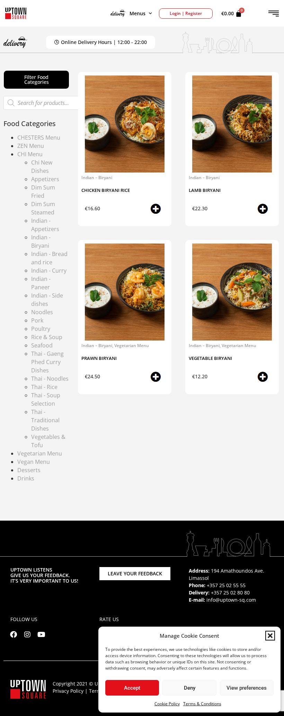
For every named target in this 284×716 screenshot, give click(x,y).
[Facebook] (13, 635)
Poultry (40, 329)
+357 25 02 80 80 (230, 592)
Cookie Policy (167, 704)
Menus (137, 13)
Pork (37, 320)
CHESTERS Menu (38, 137)
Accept (132, 688)
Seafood (42, 345)
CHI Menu (30, 154)
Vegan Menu (33, 462)
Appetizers (45, 179)
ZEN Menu (30, 146)
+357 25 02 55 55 (226, 585)
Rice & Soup (46, 337)
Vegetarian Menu (39, 453)
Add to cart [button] (146, 210)
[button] (270, 635)
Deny (189, 688)
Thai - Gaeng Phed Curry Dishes (47, 362)
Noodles (42, 312)
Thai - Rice (44, 387)
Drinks (25, 478)
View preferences (247, 688)
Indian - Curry (48, 270)
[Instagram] (27, 635)
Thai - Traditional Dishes (45, 420)
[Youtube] (41, 635)
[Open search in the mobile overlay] (43, 103)
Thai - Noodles (50, 378)
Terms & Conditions (202, 704)
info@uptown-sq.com (231, 599)
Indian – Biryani (96, 177)
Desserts (29, 470)
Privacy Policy (68, 691)
